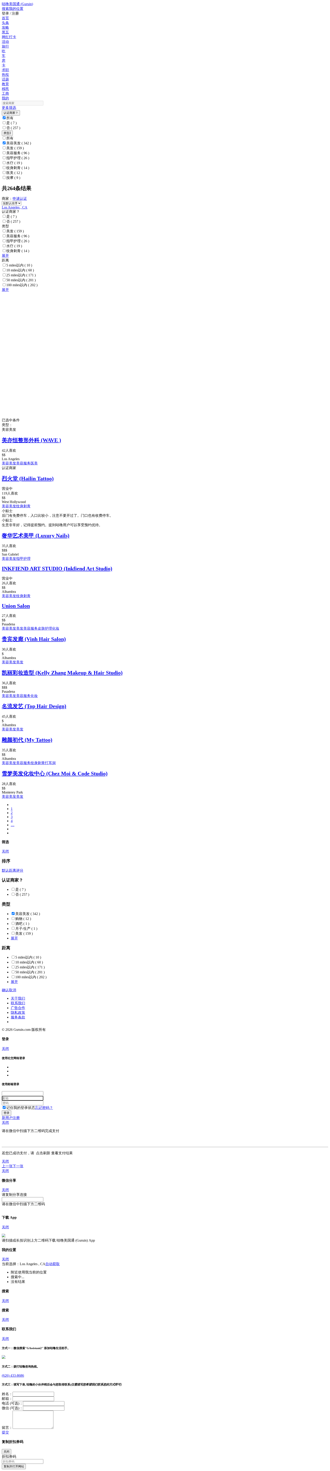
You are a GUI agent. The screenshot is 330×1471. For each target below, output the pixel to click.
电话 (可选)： (12, 1403)
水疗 (14, 163)
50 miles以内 (21, 280)
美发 (15, 148)
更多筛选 (9, 108)
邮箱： (7, 1399)
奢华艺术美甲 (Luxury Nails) (35, 536)
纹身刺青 (17, 168)
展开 (5, 255)
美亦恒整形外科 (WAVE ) (31, 440)
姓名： (7, 1394)
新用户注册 (11, 1118)
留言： (7, 1427)
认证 (23, 198)
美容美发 (18, 143)
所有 (9, 118)
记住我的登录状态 (20, 1108)
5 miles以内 (19, 265)
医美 (14, 173)
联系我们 (18, 1003)
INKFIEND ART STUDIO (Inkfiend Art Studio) (57, 569)
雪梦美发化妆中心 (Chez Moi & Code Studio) (55, 773)
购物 (23, 919)
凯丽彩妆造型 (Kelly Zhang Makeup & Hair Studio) (62, 673)
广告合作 (18, 1008)
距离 (12, 870)
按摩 (13, 178)
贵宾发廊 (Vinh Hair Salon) (34, 639)
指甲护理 (17, 158)
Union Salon (16, 606)
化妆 (55, 628)
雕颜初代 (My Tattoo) (27, 740)
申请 (16, 198)
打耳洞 (50, 763)
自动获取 (52, 1264)
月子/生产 (26, 928)
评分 (19, 870)
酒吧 (22, 924)
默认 (5, 870)
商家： (7, 198)
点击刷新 (43, 1153)
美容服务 (17, 153)
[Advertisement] (136, 323)
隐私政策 (18, 1012)
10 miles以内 (20, 270)
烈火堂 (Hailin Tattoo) (28, 479)
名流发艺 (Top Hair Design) (34, 706)
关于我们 (18, 998)
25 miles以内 (21, 275)
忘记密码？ (44, 1108)
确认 (5, 990)
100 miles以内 (21, 285)
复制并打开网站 (14, 1466)
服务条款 (18, 1017)
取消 (12, 990)
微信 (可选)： (12, 1408)
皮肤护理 (45, 628)
